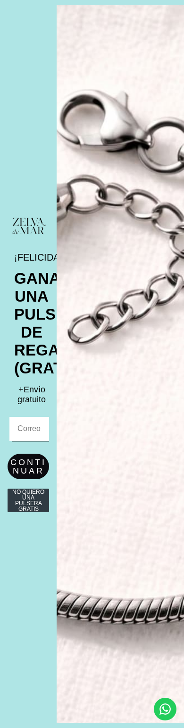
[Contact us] (165, 709)
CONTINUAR (28, 466)
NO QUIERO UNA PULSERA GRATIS (28, 500)
